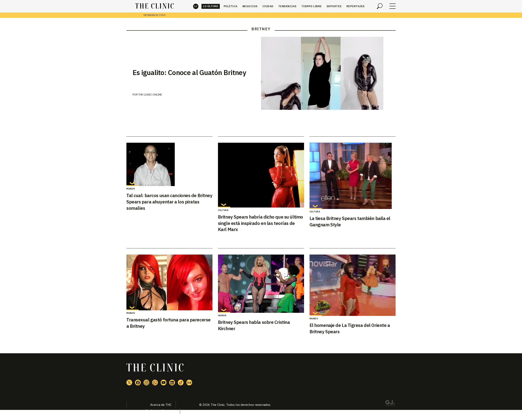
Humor (222, 315)
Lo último (210, 6)
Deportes (334, 6)
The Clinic (195, 6)
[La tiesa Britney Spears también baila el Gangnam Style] (353, 176)
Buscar (380, 6)
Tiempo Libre (311, 6)
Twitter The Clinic (129, 382)
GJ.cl (390, 404)
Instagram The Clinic (146, 382)
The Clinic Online (150, 94)
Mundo (130, 188)
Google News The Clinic (189, 382)
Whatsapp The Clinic (155, 382)
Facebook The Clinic (138, 382)
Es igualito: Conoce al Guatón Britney (189, 72)
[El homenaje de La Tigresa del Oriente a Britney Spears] (353, 285)
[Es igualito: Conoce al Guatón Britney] (328, 73)
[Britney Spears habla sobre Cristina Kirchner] (261, 284)
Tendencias (287, 6)
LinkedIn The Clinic (172, 382)
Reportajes (355, 6)
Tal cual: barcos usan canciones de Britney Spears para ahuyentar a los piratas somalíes (169, 201)
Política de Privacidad (161, 411)
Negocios (250, 6)
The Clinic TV (163, 382)
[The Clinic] (154, 6)
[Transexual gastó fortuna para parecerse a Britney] (169, 282)
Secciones (392, 6)
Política (231, 6)
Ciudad (267, 6)
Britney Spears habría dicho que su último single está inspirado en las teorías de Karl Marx (260, 223)
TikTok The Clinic (181, 382)
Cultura (223, 210)
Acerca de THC (160, 405)
